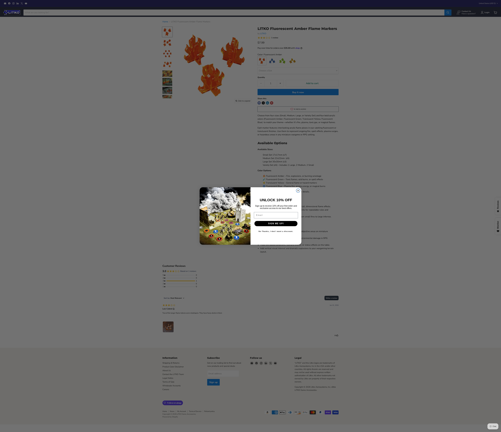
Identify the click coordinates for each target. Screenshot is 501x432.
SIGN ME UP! (276, 223)
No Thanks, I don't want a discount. (276, 231)
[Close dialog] (298, 190)
